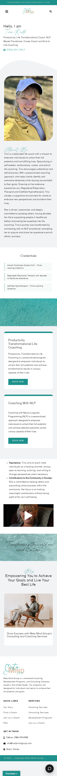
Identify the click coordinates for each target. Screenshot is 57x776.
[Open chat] (49, 768)
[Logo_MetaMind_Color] (28, 9)
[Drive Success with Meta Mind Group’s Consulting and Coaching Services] (28, 595)
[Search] (50, 12)
